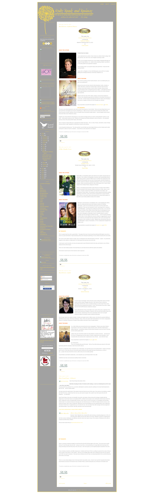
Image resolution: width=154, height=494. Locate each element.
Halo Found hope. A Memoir (67, 378)
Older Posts (108, 483)
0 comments (62, 142)
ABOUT (107, 4)
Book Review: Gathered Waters (68, 26)
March (44, 162)
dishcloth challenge (44, 206)
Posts (43, 276)
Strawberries (43, 227)
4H (40, 185)
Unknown (44, 107)
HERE (106, 104)
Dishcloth (42, 204)
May (44, 148)
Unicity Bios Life (43, 234)
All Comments (45, 279)
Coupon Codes (43, 196)
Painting (42, 214)
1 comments (62, 371)
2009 (43, 177)
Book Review (43, 190)
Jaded (85, 287)
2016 (43, 133)
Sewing (41, 222)
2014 (43, 168)
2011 (43, 174)
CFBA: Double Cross (65, 149)
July (44, 144)
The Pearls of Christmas (45, 229)
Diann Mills (85, 168)
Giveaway (42, 211)
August (44, 142)
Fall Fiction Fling (43, 209)
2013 (43, 170)
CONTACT (113, 4)
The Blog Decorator (82, 490)
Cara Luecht (85, 45)
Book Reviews (43, 191)
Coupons (42, 198)
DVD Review (43, 208)
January (44, 166)
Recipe (41, 219)
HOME (102, 4)
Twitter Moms (43, 232)
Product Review (43, 218)
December (45, 136)
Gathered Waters (85, 41)
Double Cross (85, 163)
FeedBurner (50, 353)
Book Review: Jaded (65, 273)
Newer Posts (62, 483)
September (45, 140)
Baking (41, 188)
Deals (41, 201)
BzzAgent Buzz (43, 195)
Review (41, 221)
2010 (43, 176)
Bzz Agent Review (44, 193)
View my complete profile (45, 110)
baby (41, 186)
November (45, 138)
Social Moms (43, 224)
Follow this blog (47, 288)
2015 (43, 135)
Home (85, 483)
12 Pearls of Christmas (45, 183)
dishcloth (42, 203)
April (44, 150)
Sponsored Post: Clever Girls (46, 226)
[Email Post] (60, 140)
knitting (41, 213)
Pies (41, 216)
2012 (43, 172)
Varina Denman (85, 291)
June (44, 146)
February (45, 164)
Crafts (41, 200)
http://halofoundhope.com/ (77, 422)
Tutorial (41, 231)
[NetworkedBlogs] (47, 286)
